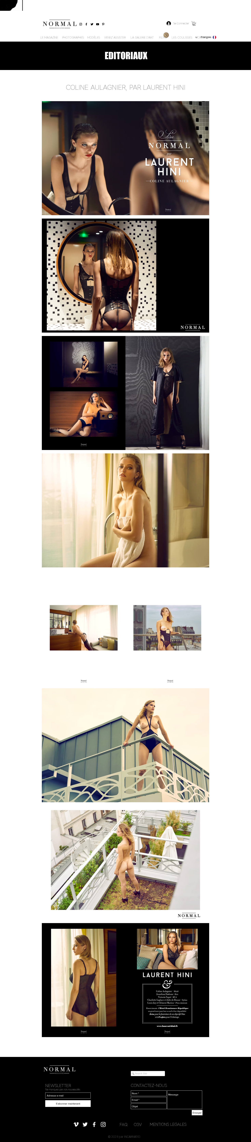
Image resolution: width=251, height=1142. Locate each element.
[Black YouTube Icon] (97, 24)
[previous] (48, 570)
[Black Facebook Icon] (86, 24)
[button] (194, 24)
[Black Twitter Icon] (92, 24)
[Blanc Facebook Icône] (94, 1124)
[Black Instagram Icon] (80, 24)
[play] (202, 1034)
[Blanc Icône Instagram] (103, 1124)
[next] (203, 570)
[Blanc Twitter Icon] (85, 1124)
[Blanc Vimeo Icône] (76, 1124)
